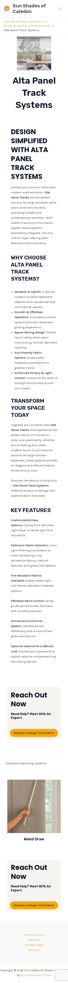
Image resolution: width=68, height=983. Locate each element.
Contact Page (34, 945)
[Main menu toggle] (60, 9)
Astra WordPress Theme (35, 975)
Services (34, 950)
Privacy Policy (34, 934)
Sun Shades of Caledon (29, 8)
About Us (34, 940)
